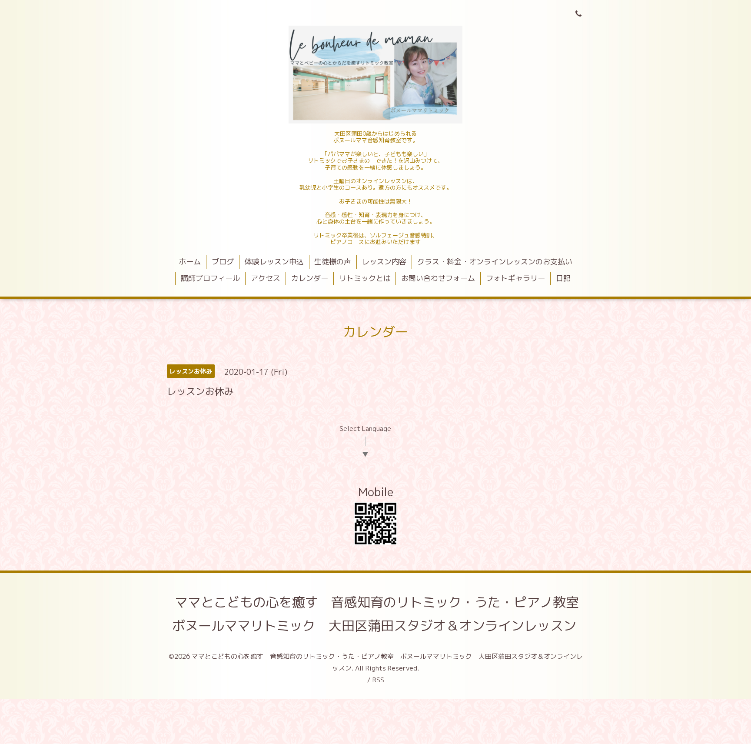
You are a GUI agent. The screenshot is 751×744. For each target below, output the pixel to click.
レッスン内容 (384, 262)
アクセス (265, 278)
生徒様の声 (332, 262)
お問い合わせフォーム (438, 278)
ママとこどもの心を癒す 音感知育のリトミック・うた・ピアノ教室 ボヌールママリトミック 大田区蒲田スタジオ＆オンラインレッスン (382, 614)
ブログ (223, 262)
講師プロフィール (210, 278)
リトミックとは (365, 278)
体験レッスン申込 (274, 262)
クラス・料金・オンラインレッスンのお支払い (494, 262)
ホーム (190, 262)
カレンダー (309, 278)
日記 (563, 278)
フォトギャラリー (515, 278)
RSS (378, 679)
